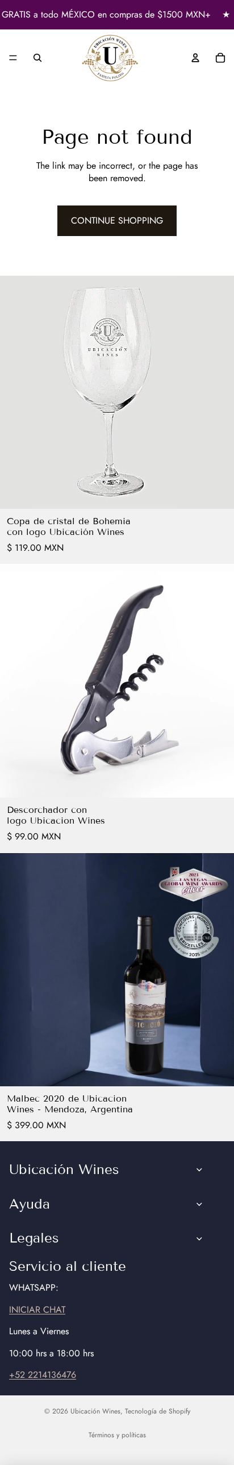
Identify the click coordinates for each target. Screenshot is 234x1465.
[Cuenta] (195, 57)
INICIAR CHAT (37, 1309)
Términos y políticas (117, 1435)
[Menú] (13, 58)
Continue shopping (117, 220)
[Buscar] (37, 57)
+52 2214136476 (42, 1374)
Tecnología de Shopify (157, 1411)
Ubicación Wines (95, 1411)
